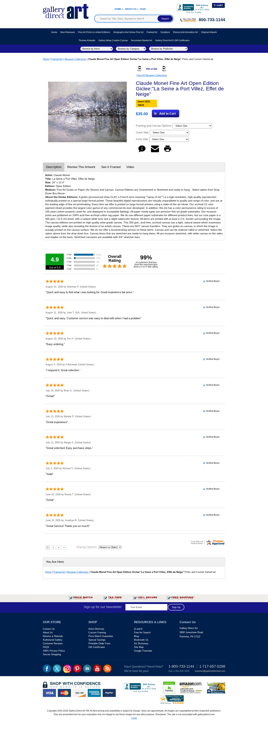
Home (118, 9)
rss (107, 668)
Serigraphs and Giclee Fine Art (128, 32)
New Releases (67, 32)
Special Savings (97, 639)
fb (47, 668)
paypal (109, 693)
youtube (97, 668)
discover (79, 693)
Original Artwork (209, 32)
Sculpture (165, 32)
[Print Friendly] (167, 152)
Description (53, 167)
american (94, 693)
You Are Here (55, 562)
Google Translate (143, 650)
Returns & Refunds (53, 636)
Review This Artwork (81, 167)
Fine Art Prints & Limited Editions (94, 32)
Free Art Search (142, 632)
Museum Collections (75, 59)
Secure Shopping (52, 654)
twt (57, 668)
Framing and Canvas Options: (154, 125)
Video (130, 167)
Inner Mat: (142, 139)
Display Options (87, 547)
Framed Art (152, 32)
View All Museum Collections (151, 75)
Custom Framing (97, 632)
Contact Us (49, 629)
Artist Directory (96, 629)
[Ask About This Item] (142, 152)
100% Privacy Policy (54, 650)
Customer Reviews (53, 643)
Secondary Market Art (141, 40)
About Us (130, 9)
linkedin (87, 668)
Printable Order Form (99, 643)
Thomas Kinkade (87, 40)
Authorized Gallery (52, 639)
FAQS (46, 647)
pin (77, 668)
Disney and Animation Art (185, 32)
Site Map (138, 647)
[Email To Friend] (155, 152)
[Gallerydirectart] (65, 10)
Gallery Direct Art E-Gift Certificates (172, 40)
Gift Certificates (96, 647)
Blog (136, 636)
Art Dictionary (141, 643)
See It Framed (111, 167)
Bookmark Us (141, 639)
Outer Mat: (143, 132)
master (64, 693)
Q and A (138, 629)
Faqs (143, 9)
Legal (134, 718)
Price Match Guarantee (100, 636)
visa (49, 693)
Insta (67, 668)
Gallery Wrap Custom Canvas (113, 40)
